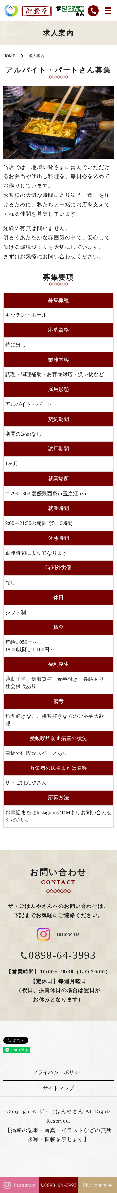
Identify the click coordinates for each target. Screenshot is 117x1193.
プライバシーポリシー (58, 1072)
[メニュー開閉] (108, 10)
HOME (9, 56)
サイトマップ (58, 1088)
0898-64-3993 (62, 955)
